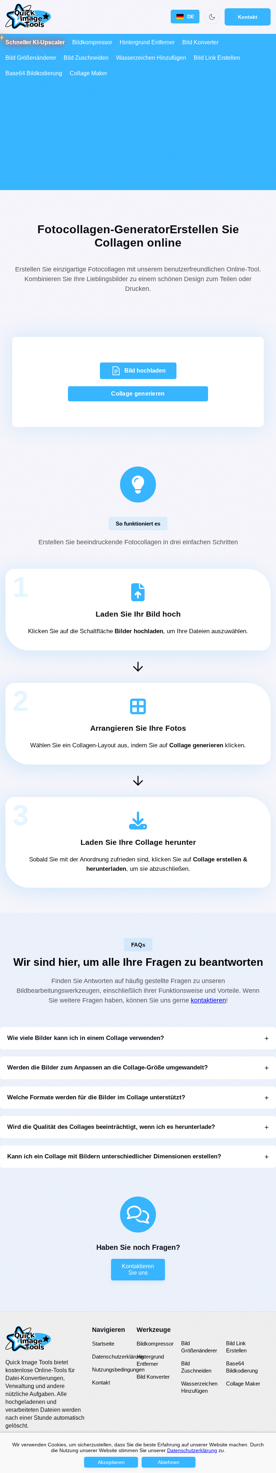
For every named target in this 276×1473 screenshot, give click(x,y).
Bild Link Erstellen (217, 58)
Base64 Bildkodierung (33, 73)
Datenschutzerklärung (118, 1356)
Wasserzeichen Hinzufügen (151, 58)
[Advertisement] (138, 134)
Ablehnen (168, 1462)
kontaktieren (208, 1000)
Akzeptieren (111, 1462)
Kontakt (247, 17)
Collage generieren (138, 394)
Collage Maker (88, 73)
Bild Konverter (200, 42)
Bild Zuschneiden (86, 58)
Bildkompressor (92, 42)
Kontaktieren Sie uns (138, 1269)
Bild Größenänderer (30, 58)
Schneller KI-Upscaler (35, 42)
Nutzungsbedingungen (118, 1369)
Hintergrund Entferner (147, 42)
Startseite (103, 1344)
